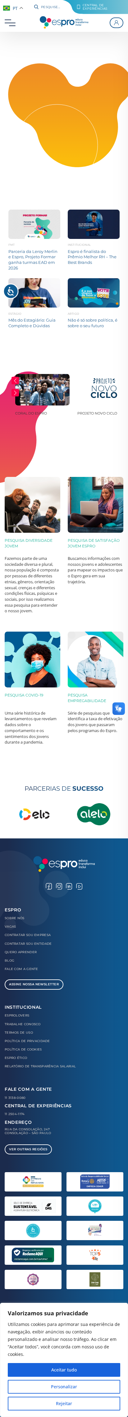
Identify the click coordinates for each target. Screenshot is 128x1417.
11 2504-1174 (15, 1114)
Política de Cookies (23, 1049)
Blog (9, 960)
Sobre (15, 918)
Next (15, 392)
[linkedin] (69, 886)
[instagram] (59, 886)
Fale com (21, 969)
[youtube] (79, 886)
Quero (21, 952)
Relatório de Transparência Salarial (40, 1066)
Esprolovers (17, 1015)
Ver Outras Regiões (28, 1149)
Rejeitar (64, 1403)
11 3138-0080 (15, 1097)
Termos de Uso (19, 1032)
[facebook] (49, 886)
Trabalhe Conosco (23, 1024)
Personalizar (64, 1387)
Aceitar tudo (64, 1370)
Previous (15, 380)
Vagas (10, 926)
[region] (64, 1360)
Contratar (28, 935)
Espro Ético (16, 1058)
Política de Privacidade (27, 1041)
